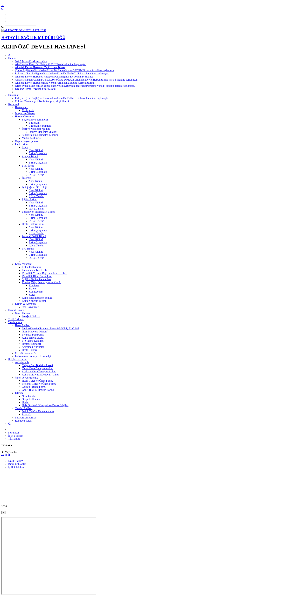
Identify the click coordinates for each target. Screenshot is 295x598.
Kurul (32, 294)
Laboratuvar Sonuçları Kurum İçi (33, 356)
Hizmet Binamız (17, 310)
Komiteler (34, 285)
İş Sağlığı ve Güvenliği (34, 187)
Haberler (13, 58)
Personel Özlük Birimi (34, 236)
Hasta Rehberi (22, 325)
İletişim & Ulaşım (17, 359)
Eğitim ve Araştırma (26, 303)
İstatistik (26, 177)
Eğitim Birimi (29, 199)
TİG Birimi (28, 248)
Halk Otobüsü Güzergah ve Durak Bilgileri (45, 405)
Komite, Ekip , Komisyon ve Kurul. (41, 282)
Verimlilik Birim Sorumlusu (37, 276)
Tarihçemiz (28, 110)
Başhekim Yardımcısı (40, 125)
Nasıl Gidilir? (36, 150)
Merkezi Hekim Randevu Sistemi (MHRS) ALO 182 (50, 328)
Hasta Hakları (29, 349)
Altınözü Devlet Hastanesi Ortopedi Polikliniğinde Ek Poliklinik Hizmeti (54, 76)
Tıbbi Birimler (16, 319)
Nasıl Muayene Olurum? (35, 331)
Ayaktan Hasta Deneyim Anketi (39, 371)
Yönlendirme (15, 322)
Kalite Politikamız (31, 267)
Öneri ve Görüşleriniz (26, 377)
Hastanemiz (21, 107)
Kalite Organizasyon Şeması (37, 297)
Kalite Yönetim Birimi (34, 300)
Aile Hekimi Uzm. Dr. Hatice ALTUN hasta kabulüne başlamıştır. (50, 64)
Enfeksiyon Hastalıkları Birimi (38, 211)
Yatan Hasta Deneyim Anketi (37, 368)
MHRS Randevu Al (26, 353)
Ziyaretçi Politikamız (33, 334)
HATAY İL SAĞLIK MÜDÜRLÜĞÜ (33, 37)
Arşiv (25, 147)
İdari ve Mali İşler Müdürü (36, 128)
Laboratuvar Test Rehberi (35, 270)
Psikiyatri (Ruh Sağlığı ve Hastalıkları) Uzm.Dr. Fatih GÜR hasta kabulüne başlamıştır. (62, 73)
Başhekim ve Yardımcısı (35, 119)
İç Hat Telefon (36, 174)
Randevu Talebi (23, 420)
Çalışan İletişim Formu (34, 386)
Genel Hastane (23, 313)
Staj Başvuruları (30, 306)
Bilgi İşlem (28, 165)
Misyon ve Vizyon (25, 113)
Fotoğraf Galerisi (31, 316)
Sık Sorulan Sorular (25, 417)
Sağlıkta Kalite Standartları (36, 279)
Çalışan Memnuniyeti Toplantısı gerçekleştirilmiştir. (42, 101)
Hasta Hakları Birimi (33, 224)
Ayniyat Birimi (30, 156)
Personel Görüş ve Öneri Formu (39, 383)
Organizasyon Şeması (26, 141)
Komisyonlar (36, 291)
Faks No (26, 414)
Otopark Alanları (31, 399)
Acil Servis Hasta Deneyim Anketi (40, 374)
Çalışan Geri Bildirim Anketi (37, 365)
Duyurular (13, 95)
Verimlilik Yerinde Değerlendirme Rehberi (44, 273)
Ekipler (33, 288)
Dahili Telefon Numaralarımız (38, 411)
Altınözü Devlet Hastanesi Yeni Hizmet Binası (40, 67)
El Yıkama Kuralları (33, 340)
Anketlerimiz (22, 362)
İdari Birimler (22, 144)
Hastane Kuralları (31, 343)
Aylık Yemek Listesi (33, 337)
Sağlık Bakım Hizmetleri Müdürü (40, 134)
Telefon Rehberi (23, 408)
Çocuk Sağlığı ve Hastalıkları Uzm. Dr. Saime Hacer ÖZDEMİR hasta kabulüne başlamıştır (64, 70)
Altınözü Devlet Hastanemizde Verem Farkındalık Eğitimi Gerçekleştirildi (54, 82)
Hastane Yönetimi (24, 116)
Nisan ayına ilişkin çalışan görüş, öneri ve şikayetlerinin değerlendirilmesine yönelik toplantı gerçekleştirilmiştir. (75, 85)
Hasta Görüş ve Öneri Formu (37, 380)
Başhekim (34, 122)
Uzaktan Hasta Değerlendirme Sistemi (35, 88)
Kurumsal (13, 104)
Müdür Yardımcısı (31, 138)
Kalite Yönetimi (23, 263)
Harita (25, 402)
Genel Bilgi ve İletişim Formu (38, 389)
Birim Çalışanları (38, 153)
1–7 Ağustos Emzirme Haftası (31, 61)
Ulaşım (19, 392)
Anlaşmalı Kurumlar (33, 346)
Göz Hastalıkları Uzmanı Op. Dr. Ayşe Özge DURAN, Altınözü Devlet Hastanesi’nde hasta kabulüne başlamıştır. (76, 79)
